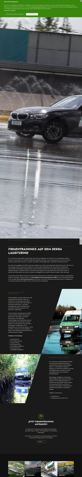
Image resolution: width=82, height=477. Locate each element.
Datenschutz (7, 10)
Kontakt (40, 441)
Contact (80, 241)
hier (44, 8)
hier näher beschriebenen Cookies (38, 7)
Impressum (13, 10)
